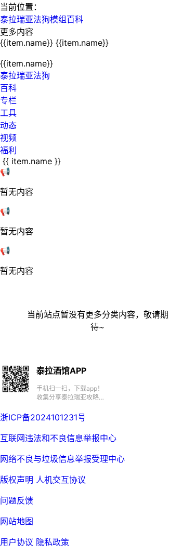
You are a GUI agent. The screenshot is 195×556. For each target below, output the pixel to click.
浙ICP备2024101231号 (43, 417)
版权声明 (16, 479)
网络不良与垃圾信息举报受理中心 (62, 459)
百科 (8, 88)
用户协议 (16, 542)
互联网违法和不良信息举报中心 (58, 438)
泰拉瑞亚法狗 (25, 75)
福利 (8, 150)
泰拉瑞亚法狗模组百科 (41, 19)
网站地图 (16, 521)
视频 (8, 138)
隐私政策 (52, 542)
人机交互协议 (61, 479)
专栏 (8, 100)
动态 (8, 125)
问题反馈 (16, 500)
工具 (8, 113)
